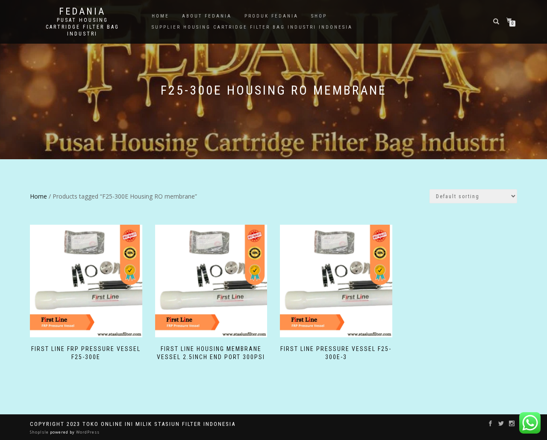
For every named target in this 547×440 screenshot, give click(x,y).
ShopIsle (40, 432)
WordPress (87, 432)
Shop (319, 16)
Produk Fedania (271, 16)
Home (160, 16)
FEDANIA (82, 11)
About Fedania (207, 16)
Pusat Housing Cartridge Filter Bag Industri (82, 27)
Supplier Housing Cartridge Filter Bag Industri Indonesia (252, 27)
